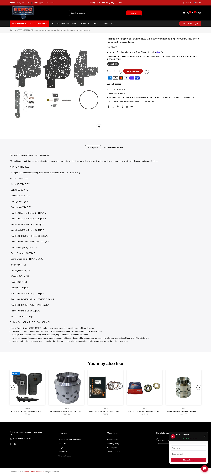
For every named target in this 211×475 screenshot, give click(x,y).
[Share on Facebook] (108, 106)
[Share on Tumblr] (122, 106)
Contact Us (107, 23)
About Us (85, 23)
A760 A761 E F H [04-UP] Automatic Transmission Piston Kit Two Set (154, 411)
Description (93, 148)
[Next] (198, 387)
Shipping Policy (113, 444)
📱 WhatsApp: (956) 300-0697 (42, 3)
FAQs (96, 23)
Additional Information (113, 148)
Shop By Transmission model (64, 23)
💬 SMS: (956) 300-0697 (19, 3)
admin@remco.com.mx (22, 438)
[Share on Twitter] (113, 106)
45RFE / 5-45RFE (125, 97)
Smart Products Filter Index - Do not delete (175, 97)
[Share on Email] (132, 106)
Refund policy (112, 448)
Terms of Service (113, 452)
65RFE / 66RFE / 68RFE (145, 97)
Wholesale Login (190, 23)
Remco (27, 409)
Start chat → (188, 460)
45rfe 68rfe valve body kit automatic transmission (133, 101)
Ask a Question (114, 84)
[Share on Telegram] (127, 106)
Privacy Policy (112, 439)
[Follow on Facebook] (11, 444)
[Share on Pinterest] (118, 106)
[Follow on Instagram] (15, 444)
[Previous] (12, 387)
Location (188, 3)
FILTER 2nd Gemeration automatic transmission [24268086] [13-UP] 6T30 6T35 (42, 411)
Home (12, 30)
